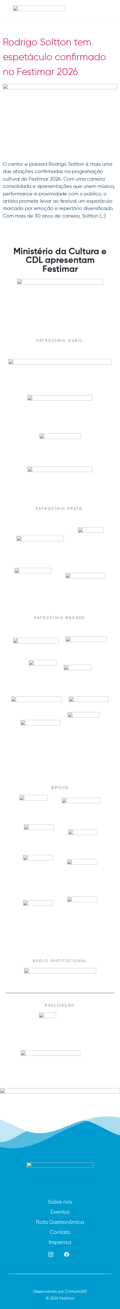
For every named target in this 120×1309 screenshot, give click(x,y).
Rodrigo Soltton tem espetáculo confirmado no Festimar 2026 (54, 57)
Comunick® (76, 1291)
